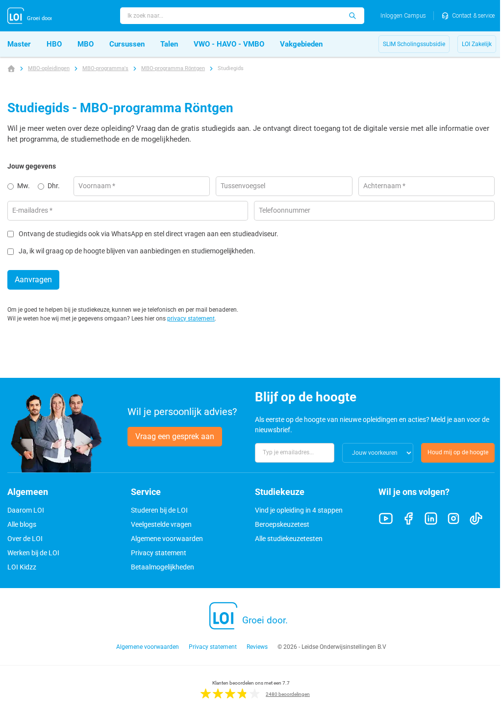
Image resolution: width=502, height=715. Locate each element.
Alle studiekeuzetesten (289, 538)
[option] (22, 186)
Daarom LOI (25, 510)
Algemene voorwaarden (167, 538)
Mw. (23, 186)
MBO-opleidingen (49, 68)
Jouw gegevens (31, 166)
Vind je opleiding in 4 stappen (299, 510)
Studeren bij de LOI (159, 510)
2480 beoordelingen (288, 694)
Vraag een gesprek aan (174, 436)
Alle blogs (21, 524)
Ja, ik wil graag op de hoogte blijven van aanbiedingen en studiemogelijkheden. (137, 251)
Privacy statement (158, 553)
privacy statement (191, 318)
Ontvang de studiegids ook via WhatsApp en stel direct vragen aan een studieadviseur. (148, 234)
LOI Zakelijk (477, 44)
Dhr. (54, 186)
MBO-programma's (105, 68)
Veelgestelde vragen (161, 524)
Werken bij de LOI (33, 553)
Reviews (257, 646)
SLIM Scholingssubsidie (414, 44)
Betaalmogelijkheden (162, 567)
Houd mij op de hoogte (457, 452)
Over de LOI (25, 538)
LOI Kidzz (21, 567)
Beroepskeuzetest (282, 524)
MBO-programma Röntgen (173, 68)
